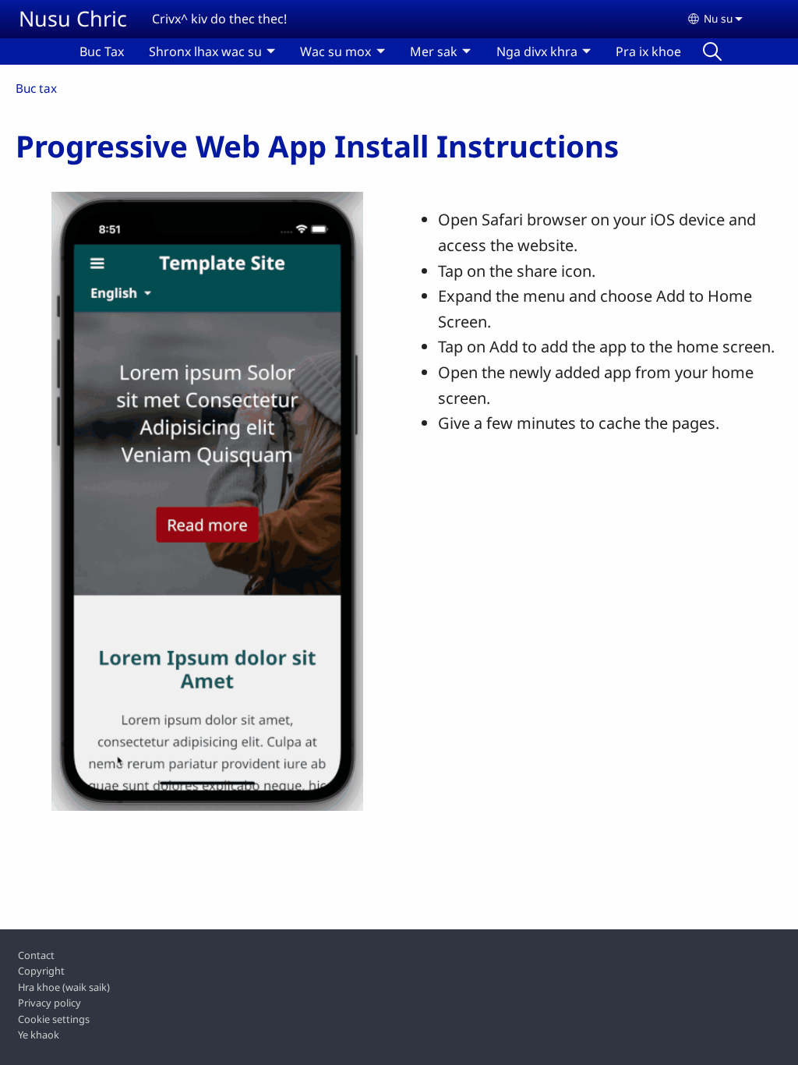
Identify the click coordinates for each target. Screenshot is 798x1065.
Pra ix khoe (648, 51)
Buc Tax (101, 51)
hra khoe (712, 51)
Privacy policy (49, 1003)
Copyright (41, 971)
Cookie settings (54, 1019)
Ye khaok (38, 1035)
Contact (36, 955)
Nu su (718, 18)
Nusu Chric (73, 18)
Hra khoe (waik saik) (64, 987)
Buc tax (36, 88)
